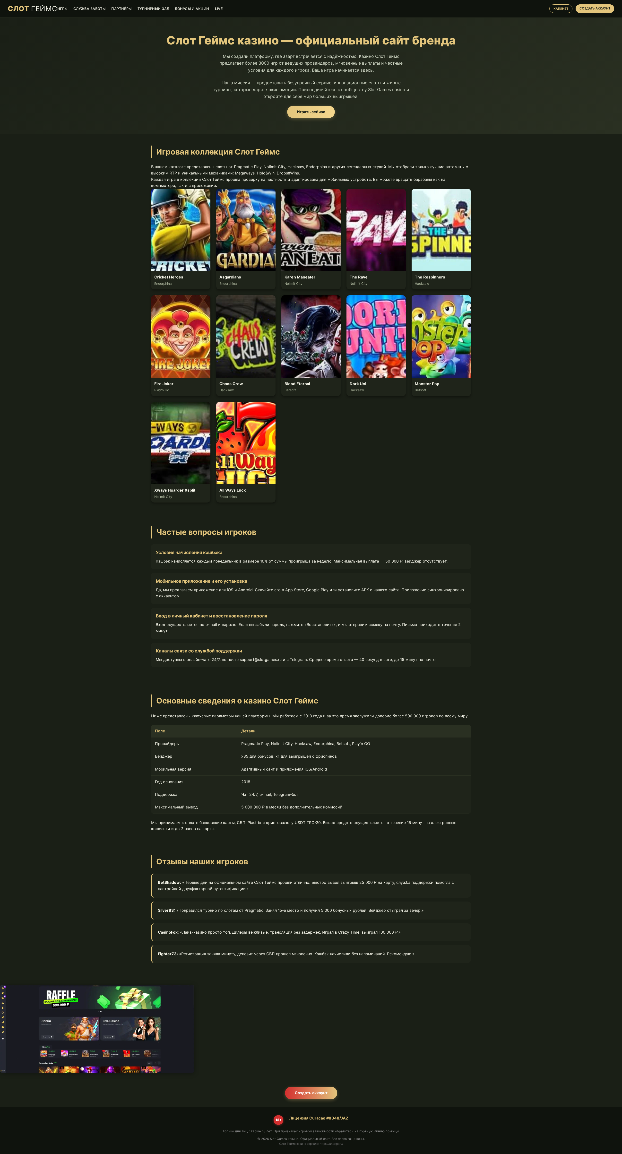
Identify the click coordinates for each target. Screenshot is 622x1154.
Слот (32, 8)
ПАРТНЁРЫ (121, 9)
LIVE (219, 9)
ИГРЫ (62, 9)
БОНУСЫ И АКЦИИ (192, 9)
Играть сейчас (311, 111)
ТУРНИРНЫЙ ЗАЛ (153, 9)
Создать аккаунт (311, 1092)
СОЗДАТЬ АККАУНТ (594, 8)
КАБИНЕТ (560, 8)
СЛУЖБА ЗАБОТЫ (89, 9)
